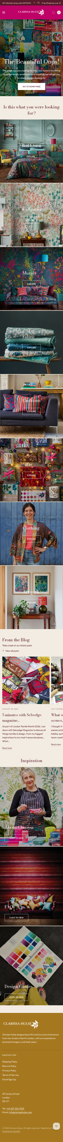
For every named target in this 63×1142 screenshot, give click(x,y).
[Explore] (31, 156)
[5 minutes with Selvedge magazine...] (26, 680)
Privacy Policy (9, 1070)
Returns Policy (9, 1066)
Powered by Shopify (11, 1131)
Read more (7, 748)
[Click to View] (16, 838)
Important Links (9, 1055)
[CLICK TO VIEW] (16, 917)
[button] (31, 86)
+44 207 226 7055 (15, 1108)
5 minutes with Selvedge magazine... (21, 717)
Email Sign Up (9, 1079)
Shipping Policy (9, 1061)
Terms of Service (10, 1074)
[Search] (53, 12)
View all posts (12, 651)
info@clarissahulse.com (20, 1112)
